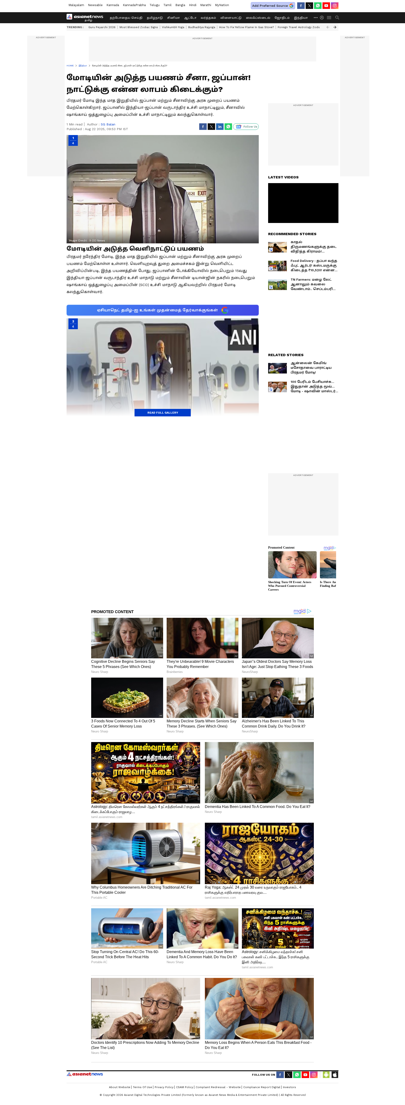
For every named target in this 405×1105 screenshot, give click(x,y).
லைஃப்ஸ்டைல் (258, 17)
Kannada (112, 5)
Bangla (180, 5)
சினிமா (173, 17)
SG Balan (108, 124)
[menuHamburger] (329, 17)
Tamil (167, 5)
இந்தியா (301, 17)
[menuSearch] (337, 17)
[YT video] (326, 5)
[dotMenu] (316, 17)
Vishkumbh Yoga (173, 27)
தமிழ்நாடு (155, 17)
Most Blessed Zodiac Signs (139, 27)
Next (334, 27)
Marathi (205, 5)
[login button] (323, 18)
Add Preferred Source (270, 6)
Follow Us (250, 126)
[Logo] (86, 17)
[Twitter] (309, 5)
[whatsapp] (318, 5)
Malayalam (76, 5)
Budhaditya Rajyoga (201, 27)
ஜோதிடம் (282, 17)
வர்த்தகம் (208, 17)
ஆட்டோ (190, 17)
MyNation (222, 5)
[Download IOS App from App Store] (334, 1074)
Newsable (95, 5)
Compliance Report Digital (261, 1087)
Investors (289, 1087)
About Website (119, 1087)
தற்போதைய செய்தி (126, 17)
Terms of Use (142, 1087)
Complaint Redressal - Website (218, 1087)
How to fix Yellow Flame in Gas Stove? (246, 27)
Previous (327, 27)
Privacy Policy (164, 1087)
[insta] (334, 5)
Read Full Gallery (162, 412)
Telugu (155, 5)
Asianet (85, 1074)
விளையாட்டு (231, 17)
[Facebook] (301, 5)
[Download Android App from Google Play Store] (326, 1074)
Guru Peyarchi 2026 (102, 27)
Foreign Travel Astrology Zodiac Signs (304, 27)
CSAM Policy (184, 1087)
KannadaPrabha (134, 5)
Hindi (192, 5)
